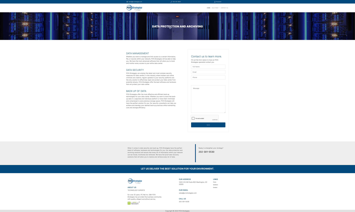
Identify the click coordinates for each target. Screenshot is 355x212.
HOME (208, 8)
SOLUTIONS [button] (215, 8)
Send (208, 125)
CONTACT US (224, 8)
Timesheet (218, 1)
